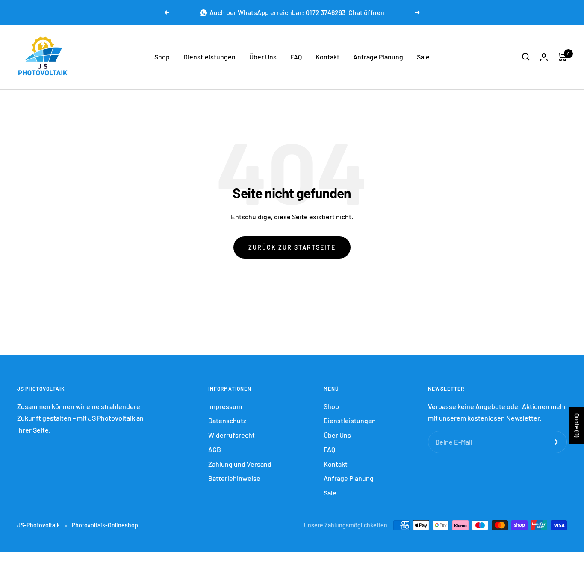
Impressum (225, 406)
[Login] (544, 57)
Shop (162, 57)
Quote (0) (577, 425)
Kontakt (327, 57)
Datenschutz (227, 420)
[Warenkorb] (562, 57)
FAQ (296, 57)
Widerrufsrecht (231, 435)
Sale (423, 57)
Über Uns (263, 57)
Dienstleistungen (209, 57)
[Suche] (526, 57)
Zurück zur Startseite (292, 247)
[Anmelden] (554, 442)
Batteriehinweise (234, 478)
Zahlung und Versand (239, 464)
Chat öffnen (366, 12)
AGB (214, 449)
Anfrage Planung (378, 57)
